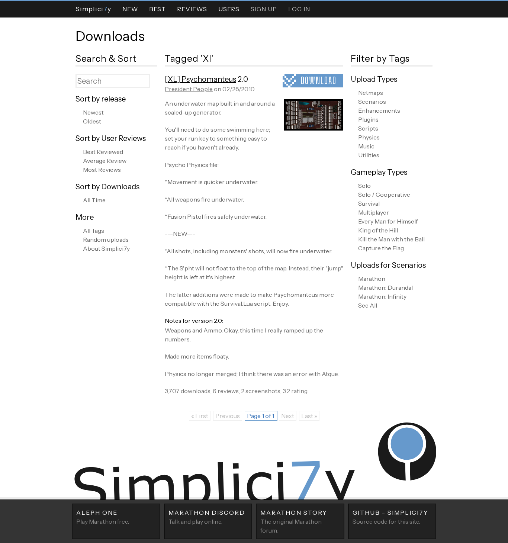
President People (189, 89)
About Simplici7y (106, 248)
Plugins (368, 119)
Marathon (371, 278)
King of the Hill (378, 230)
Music (366, 146)
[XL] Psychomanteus (200, 79)
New (130, 9)
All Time (94, 200)
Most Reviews (102, 169)
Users (228, 9)
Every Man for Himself (388, 221)
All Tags (93, 230)
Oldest (92, 121)
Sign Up (264, 9)
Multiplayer (373, 212)
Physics (369, 137)
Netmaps (370, 92)
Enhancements (379, 110)
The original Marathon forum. (293, 521)
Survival (369, 203)
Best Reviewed (103, 151)
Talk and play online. (206, 517)
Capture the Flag (381, 248)
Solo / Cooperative (384, 194)
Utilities (368, 155)
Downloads (110, 36)
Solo (364, 185)
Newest (93, 112)
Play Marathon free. (102, 517)
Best (157, 9)
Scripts (368, 128)
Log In (299, 9)
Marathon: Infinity (382, 296)
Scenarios (372, 101)
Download (319, 80)
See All (367, 305)
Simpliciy (93, 9)
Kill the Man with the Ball (391, 239)
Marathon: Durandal (385, 287)
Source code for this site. (390, 517)
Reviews (192, 9)
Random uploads (106, 239)
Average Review (104, 160)
